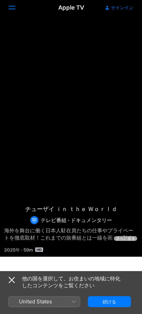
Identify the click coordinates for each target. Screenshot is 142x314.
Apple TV (71, 7)
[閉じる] (12, 280)
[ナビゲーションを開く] (16, 7)
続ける (109, 301)
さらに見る (125, 238)
